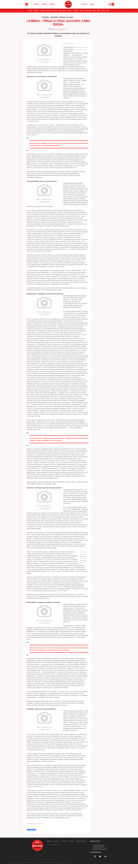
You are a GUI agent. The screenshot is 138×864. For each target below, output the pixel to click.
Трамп (94, 10)
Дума (108, 10)
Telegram (33, 829)
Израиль (82, 10)
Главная (36, 4)
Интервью (43, 10)
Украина (76, 10)
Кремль (103, 10)
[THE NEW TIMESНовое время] (68, 4)
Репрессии (49, 10)
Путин (98, 10)
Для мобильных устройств (99, 849)
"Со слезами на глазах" (83, 49)
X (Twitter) (29, 829)
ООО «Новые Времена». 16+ (54, 844)
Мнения (71, 841)
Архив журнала (81, 841)
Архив (92, 4)
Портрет (56, 10)
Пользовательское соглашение (100, 848)
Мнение (31, 10)
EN (109, 4)
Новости (84, 4)
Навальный (88, 10)
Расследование (63, 10)
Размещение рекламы (98, 846)
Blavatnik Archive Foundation (38, 823)
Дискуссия (36, 10)
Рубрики (44, 4)
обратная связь (95, 841)
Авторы (52, 4)
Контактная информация (99, 845)
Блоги (69, 10)
